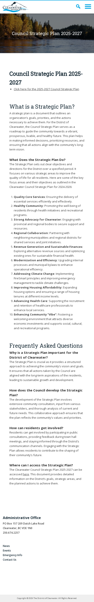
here (26, 474)
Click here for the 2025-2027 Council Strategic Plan (46, 89)
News (6, 546)
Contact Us (9, 560)
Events (7, 550)
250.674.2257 (11, 533)
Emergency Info (12, 555)
